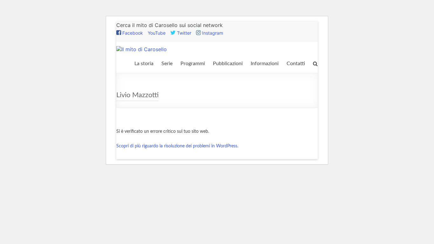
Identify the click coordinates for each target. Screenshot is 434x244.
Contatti (296, 63)
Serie (167, 63)
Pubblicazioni (228, 63)
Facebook (132, 33)
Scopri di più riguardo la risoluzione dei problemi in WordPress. (177, 146)
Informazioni (265, 63)
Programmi (192, 63)
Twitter (183, 33)
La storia (143, 63)
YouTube (157, 33)
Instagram (212, 33)
